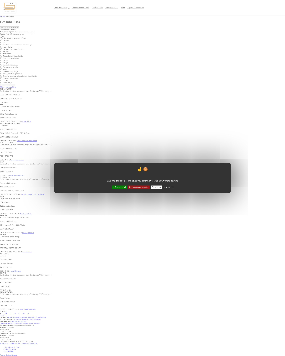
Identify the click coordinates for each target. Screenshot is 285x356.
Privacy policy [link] (169, 187)
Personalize (156, 187)
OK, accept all (120, 187)
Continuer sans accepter (138, 187)
